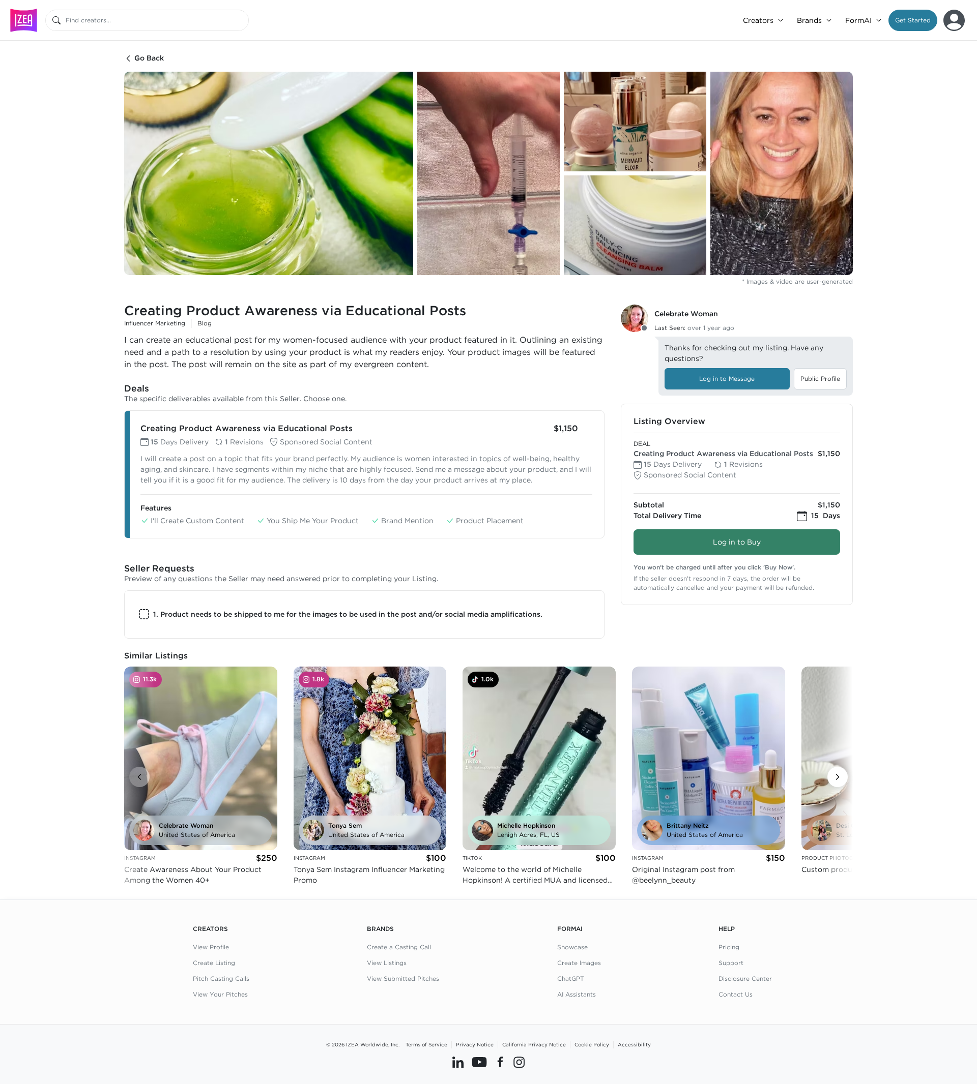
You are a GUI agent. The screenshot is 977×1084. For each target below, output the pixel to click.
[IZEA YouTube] (479, 1062)
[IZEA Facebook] (500, 1062)
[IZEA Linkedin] (458, 1062)
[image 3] (635, 121)
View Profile (211, 947)
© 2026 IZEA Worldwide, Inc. (362, 1044)
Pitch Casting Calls (221, 978)
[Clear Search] (242, 20)
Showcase (572, 947)
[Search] (56, 20)
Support (731, 963)
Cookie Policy (591, 1044)
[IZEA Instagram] (519, 1062)
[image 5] (781, 173)
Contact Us (736, 994)
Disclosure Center (745, 978)
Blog (204, 323)
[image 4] (635, 225)
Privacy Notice (475, 1044)
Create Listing (214, 963)
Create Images (579, 963)
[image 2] (488, 173)
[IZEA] (23, 20)
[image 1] (268, 173)
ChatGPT (570, 978)
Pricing (729, 947)
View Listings (387, 963)
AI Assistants (576, 994)
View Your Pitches (220, 994)
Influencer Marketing (154, 323)
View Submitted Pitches (403, 978)
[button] (912, 20)
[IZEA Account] (954, 20)
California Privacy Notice (534, 1044)
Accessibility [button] (634, 1044)
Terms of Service (426, 1044)
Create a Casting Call (399, 947)
